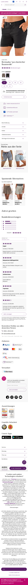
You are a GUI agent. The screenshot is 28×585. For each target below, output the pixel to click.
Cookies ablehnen (9, 503)
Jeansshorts (7, 168)
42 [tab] (4, 86)
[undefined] (25, 159)
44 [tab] (9, 86)
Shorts (9, 9)
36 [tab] (9, 82)
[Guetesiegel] (10, 426)
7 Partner (13, 479)
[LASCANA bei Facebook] (7, 397)
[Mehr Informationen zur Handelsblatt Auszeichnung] (11, 413)
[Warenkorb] (26, 1)
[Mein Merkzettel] (23, 1)
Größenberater (8, 97)
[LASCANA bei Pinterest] (16, 397)
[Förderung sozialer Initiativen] (4, 53)
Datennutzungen (8, 482)
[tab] (3, 75)
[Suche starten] (25, 4)
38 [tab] (15, 82)
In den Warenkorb (16, 468)
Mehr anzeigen (8, 314)
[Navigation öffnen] (1, 4)
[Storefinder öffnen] (16, 1)
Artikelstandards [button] (6, 134)
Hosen (4, 9)
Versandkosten (5, 469)
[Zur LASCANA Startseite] (5, 2)
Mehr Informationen (14, 575)
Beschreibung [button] (5, 123)
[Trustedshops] (4, 426)
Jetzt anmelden (13, 390)
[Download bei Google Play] (17, 437)
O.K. (4, 569)
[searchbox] (13, 4)
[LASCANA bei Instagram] (11, 397)
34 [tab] (4, 82)
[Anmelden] (20, 1)
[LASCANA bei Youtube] (20, 397)
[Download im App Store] (6, 437)
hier (8, 502)
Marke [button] (3, 130)
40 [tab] (20, 82)
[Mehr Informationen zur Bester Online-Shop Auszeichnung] (4, 413)
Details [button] (3, 127)
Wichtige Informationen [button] (8, 138)
